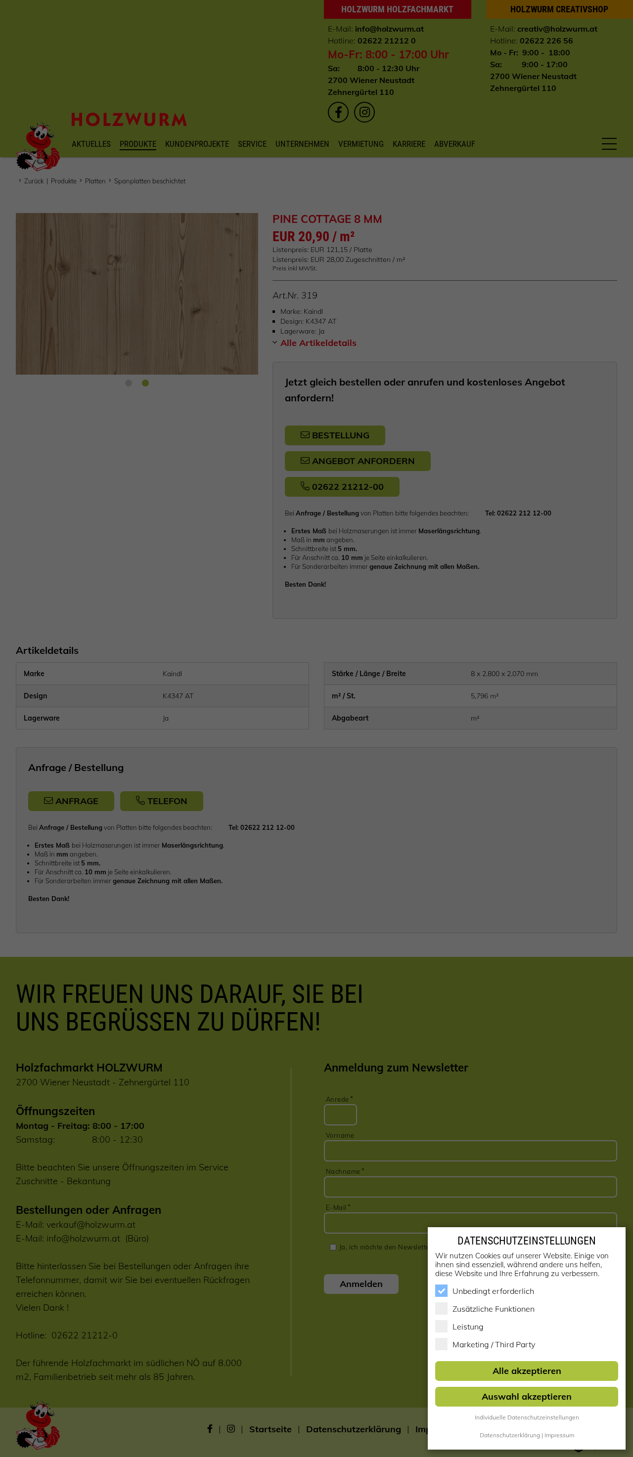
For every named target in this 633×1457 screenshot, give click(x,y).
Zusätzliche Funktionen (493, 1309)
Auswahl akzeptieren (527, 1396)
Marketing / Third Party (493, 1344)
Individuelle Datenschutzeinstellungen (527, 1417)
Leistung (468, 1326)
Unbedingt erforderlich (493, 1291)
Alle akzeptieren (527, 1370)
